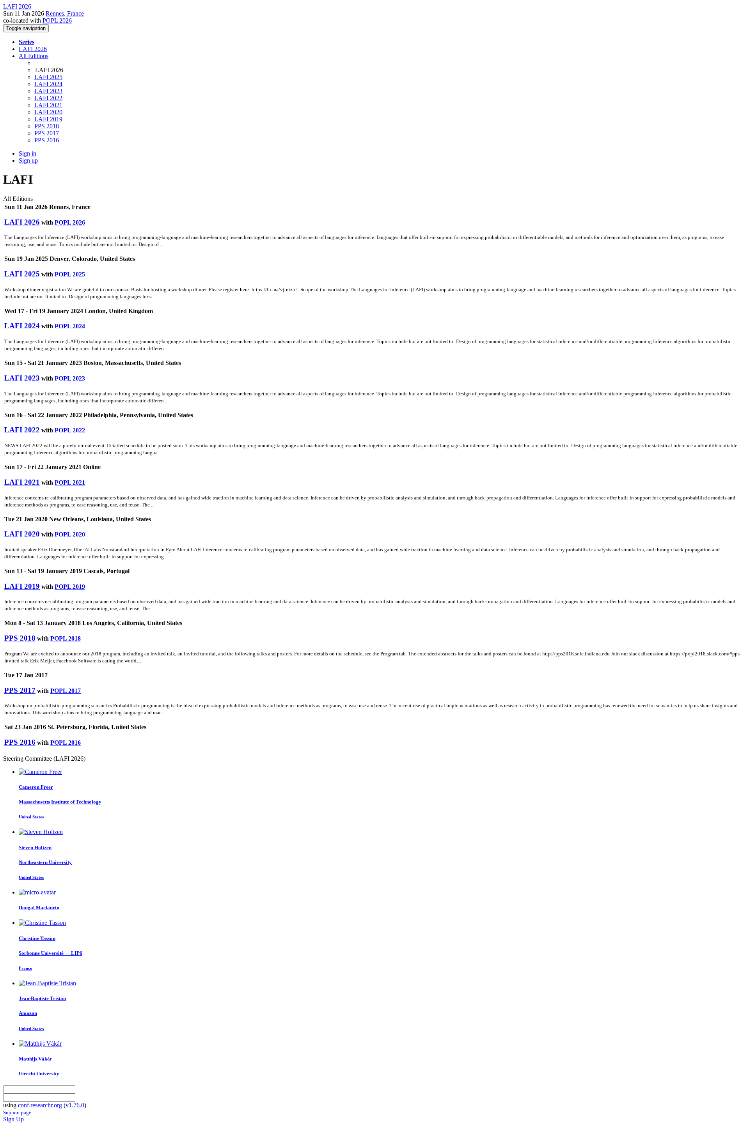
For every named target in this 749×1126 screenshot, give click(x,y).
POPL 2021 (70, 482)
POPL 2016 (65, 742)
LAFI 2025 (48, 77)
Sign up (28, 160)
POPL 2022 (70, 430)
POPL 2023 (70, 378)
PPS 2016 (46, 140)
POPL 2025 (70, 274)
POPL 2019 (70, 586)
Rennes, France (65, 13)
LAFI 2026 (33, 49)
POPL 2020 (70, 534)
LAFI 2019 (48, 119)
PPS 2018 (46, 126)
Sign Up (13, 1119)
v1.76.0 (75, 1105)
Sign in (27, 153)
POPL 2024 (70, 326)
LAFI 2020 (48, 112)
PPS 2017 (46, 133)
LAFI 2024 (48, 84)
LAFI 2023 (48, 91)
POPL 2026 (57, 20)
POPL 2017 (65, 690)
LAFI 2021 (48, 105)
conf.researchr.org (40, 1105)
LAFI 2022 (48, 98)
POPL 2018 (65, 638)
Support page (17, 1112)
